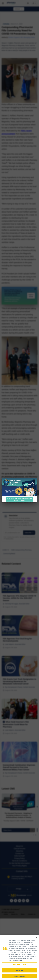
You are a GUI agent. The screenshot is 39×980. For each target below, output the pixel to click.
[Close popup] (34, 480)
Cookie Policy (17, 960)
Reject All (19, 970)
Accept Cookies (19, 976)
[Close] (36, 937)
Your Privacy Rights (19, 964)
